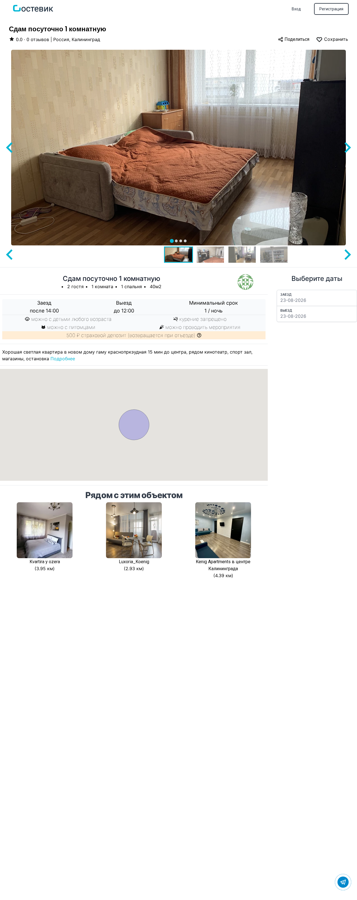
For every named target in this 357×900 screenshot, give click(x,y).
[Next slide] (347, 147)
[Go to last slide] (10, 147)
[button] (178, 255)
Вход (296, 9)
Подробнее (62, 358)
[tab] (172, 241)
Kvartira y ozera (45, 561)
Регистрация (331, 9)
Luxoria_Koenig (134, 561)
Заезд (285, 294)
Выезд (286, 310)
